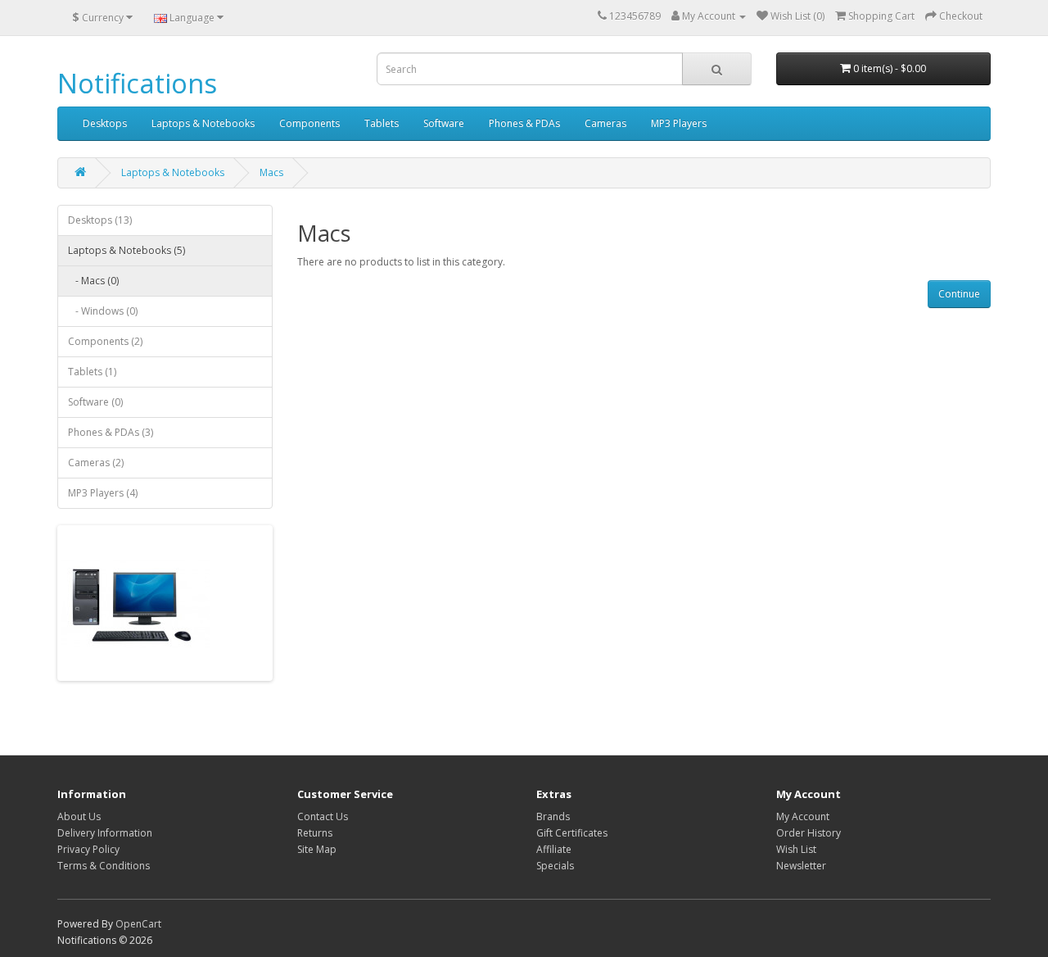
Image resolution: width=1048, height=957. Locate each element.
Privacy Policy (88, 849)
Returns (314, 833)
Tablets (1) (92, 372)
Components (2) (105, 341)
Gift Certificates (572, 833)
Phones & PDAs (524, 123)
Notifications (137, 83)
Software (443, 123)
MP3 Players (679, 123)
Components (309, 123)
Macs (271, 172)
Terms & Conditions (103, 866)
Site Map (317, 849)
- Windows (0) (103, 311)
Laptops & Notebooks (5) (126, 250)
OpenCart (138, 924)
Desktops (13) (100, 220)
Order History (808, 833)
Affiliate (553, 849)
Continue (959, 294)
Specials (555, 866)
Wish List (796, 849)
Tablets (381, 123)
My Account (802, 816)
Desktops (105, 123)
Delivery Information (104, 833)
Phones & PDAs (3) (110, 432)
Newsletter (801, 866)
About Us (79, 816)
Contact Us (322, 816)
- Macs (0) (93, 281)
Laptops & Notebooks (203, 123)
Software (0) (95, 402)
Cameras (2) (96, 462)
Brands (553, 816)
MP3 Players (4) (103, 493)
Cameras (605, 123)
